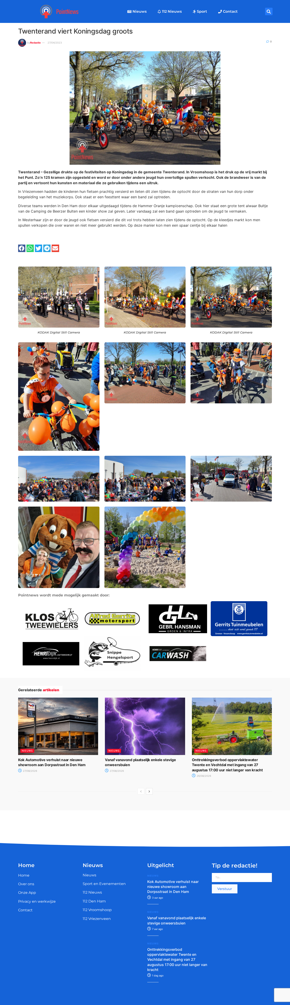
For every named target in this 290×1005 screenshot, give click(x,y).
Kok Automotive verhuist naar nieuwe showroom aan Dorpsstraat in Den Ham (173, 886)
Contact (230, 11)
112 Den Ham (94, 901)
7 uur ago (157, 929)
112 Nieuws (172, 11)
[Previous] (141, 791)
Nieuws (140, 11)
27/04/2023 (55, 42)
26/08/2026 (203, 775)
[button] (269, 11)
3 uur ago (157, 897)
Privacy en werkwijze (37, 901)
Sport (202, 11)
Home (23, 875)
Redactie (35, 42)
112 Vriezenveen (97, 919)
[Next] (149, 791)
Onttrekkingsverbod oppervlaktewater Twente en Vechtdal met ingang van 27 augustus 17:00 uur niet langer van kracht (227, 764)
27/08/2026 (29, 770)
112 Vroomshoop (97, 910)
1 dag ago (157, 975)
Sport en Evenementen (104, 884)
